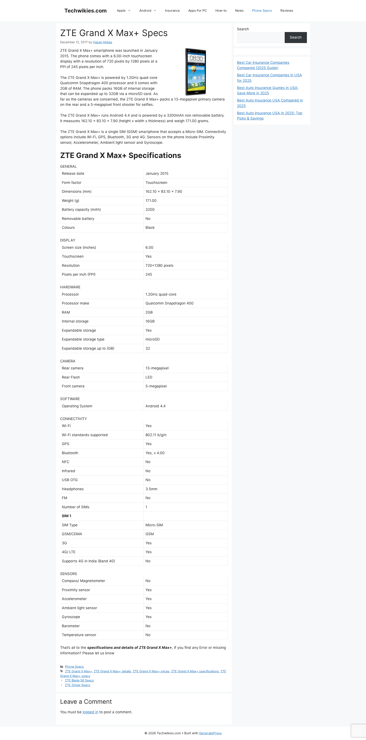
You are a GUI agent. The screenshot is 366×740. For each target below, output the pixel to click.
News (239, 10)
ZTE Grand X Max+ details (112, 671)
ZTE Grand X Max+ (78, 671)
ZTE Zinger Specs (77, 685)
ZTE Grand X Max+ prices (151, 671)
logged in (90, 712)
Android (145, 10)
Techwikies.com (85, 10)
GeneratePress (210, 733)
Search (243, 29)
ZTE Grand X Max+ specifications (195, 671)
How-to (221, 10)
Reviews (286, 10)
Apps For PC (197, 10)
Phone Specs (262, 10)
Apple (121, 10)
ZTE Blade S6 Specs (79, 680)
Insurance (172, 10)
